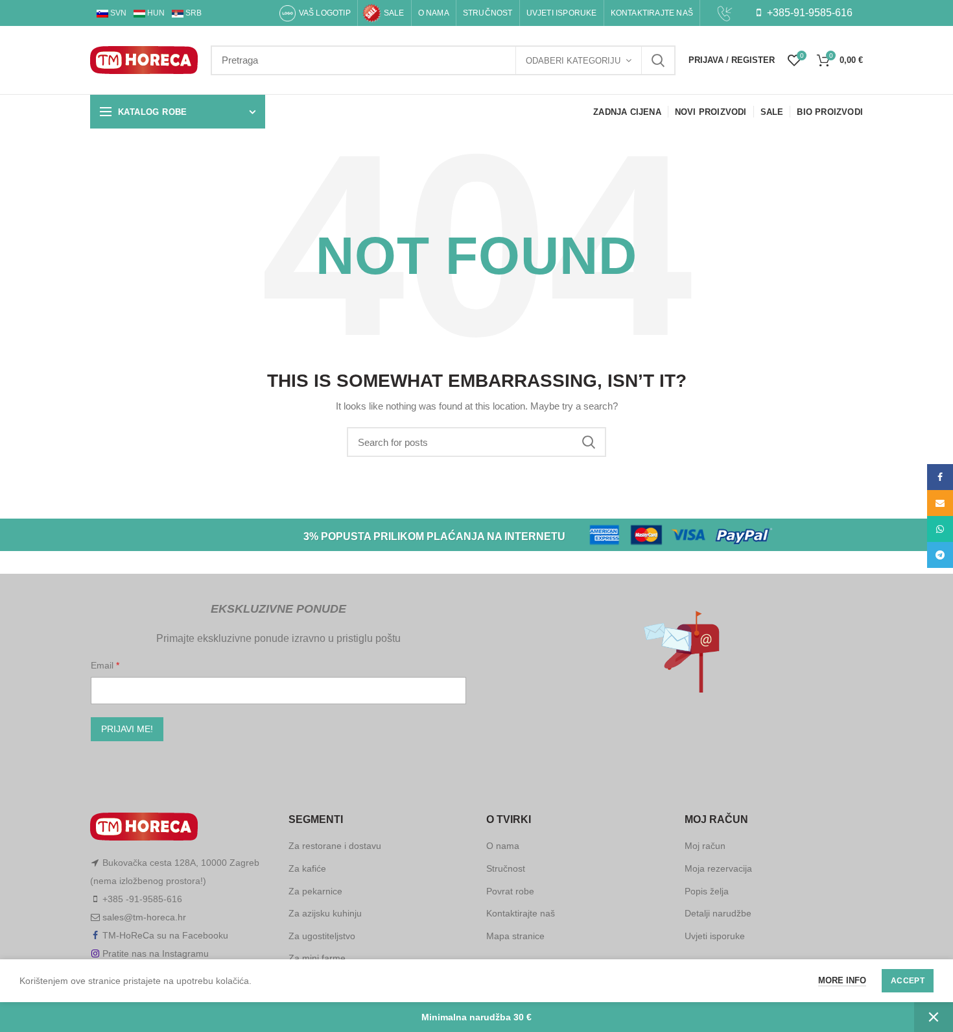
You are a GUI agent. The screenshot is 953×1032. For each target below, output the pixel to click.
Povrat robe (510, 891)
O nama (502, 846)
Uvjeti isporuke (715, 936)
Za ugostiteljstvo (321, 936)
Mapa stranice (515, 936)
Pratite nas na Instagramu (155, 953)
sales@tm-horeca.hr (144, 917)
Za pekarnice (315, 891)
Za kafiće (307, 868)
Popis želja (707, 891)
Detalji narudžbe (718, 913)
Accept (907, 980)
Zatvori (933, 1017)
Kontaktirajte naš (520, 913)
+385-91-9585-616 (808, 12)
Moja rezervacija (718, 868)
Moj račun (705, 846)
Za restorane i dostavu (334, 846)
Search (658, 60)
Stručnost (505, 868)
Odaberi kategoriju (573, 61)
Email (103, 665)
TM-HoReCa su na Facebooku (165, 935)
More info (842, 980)
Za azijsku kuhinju (325, 913)
